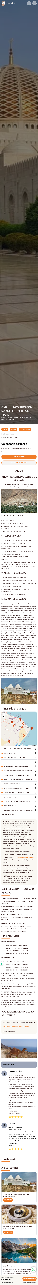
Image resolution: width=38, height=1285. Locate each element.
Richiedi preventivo (29, 1279)
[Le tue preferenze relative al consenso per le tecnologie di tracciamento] (1, 963)
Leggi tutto (8, 1200)
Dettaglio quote (19, 456)
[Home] (8, 3)
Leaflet (19, 745)
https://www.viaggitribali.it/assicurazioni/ (16, 1026)
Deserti (5, 429)
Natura (13, 429)
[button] (20, 719)
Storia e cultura (25, 429)
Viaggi (10, 417)
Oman (12, 434)
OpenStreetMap (26, 745)
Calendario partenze (29, 1282)
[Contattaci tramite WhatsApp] (33, 1269)
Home (3, 417)
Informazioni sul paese (19, 462)
